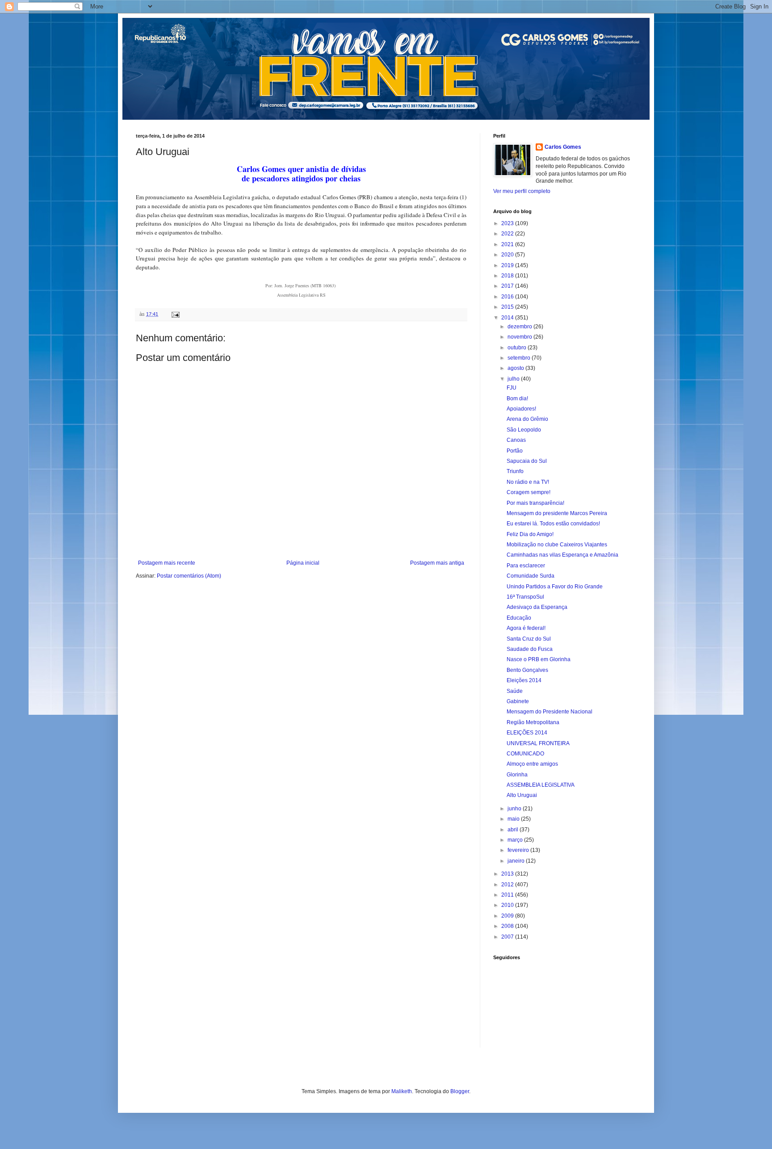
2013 (508, 874)
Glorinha (517, 775)
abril (514, 829)
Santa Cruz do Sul (529, 639)
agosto (516, 368)
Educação (519, 618)
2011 (508, 895)
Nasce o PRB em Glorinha (539, 659)
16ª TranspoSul (525, 597)
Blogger (459, 1091)
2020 (508, 255)
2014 (508, 318)
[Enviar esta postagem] (175, 314)
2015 (508, 307)
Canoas (516, 440)
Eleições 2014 (524, 680)
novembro (520, 337)
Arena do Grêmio (527, 419)
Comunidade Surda (530, 576)
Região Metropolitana (533, 722)
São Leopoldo (524, 430)
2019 (508, 265)
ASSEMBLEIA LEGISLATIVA (541, 785)
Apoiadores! (521, 409)
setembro (520, 358)
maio (514, 819)
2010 (508, 905)
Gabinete (518, 701)
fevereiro (519, 850)
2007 (508, 937)
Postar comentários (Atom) (189, 576)
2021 (508, 244)
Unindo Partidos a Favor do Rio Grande (555, 586)
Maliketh (401, 1091)
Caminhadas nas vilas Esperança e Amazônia (562, 555)
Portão (515, 451)
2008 (508, 926)
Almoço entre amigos (532, 764)
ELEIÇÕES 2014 (527, 733)
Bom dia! (517, 398)
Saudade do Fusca (530, 649)
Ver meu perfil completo (521, 191)
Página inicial (302, 563)
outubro (518, 347)
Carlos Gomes (563, 147)
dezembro (520, 326)
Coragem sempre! (528, 492)
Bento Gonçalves (527, 670)
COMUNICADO (525, 754)
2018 (508, 276)
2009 (508, 916)
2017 (508, 286)
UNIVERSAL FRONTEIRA (538, 743)
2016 (508, 297)
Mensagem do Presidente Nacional (549, 712)
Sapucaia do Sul (527, 461)
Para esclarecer (526, 565)
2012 (508, 884)
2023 (508, 223)
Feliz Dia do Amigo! (530, 534)
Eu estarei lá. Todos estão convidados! (553, 523)
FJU (511, 388)
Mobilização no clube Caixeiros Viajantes (557, 544)
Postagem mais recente (166, 563)
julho (514, 379)
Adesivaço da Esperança (537, 607)
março (516, 840)
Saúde (515, 691)
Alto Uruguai (522, 795)
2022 (508, 234)
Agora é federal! (526, 628)
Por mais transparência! (535, 503)
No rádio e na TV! (528, 482)
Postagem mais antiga (437, 563)
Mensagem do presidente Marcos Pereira (557, 513)
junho (515, 808)
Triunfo (515, 471)
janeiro (517, 861)
